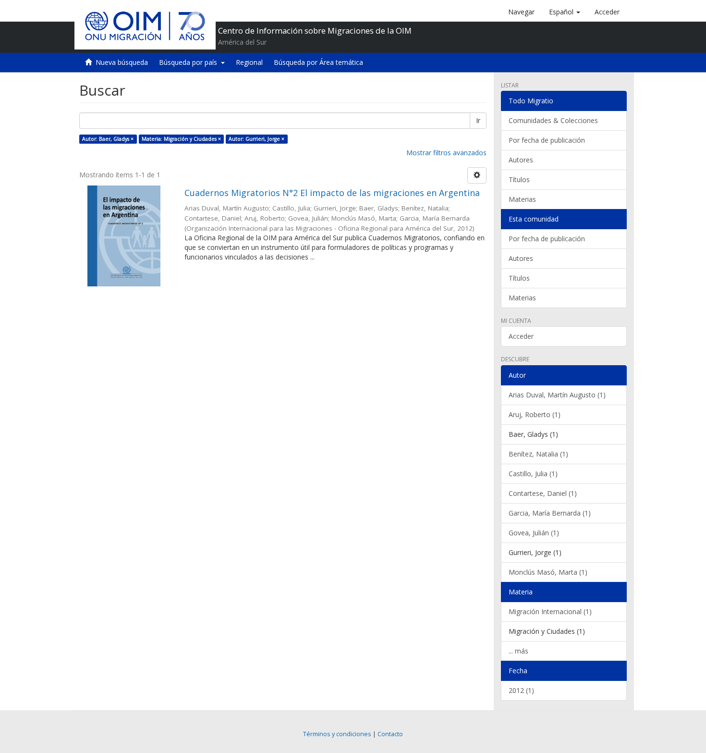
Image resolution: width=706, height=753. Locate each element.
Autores (521, 159)
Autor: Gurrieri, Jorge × (256, 139)
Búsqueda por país (190, 62)
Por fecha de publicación (547, 140)
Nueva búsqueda (122, 62)
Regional (249, 62)
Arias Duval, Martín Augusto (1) (557, 394)
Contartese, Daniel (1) (543, 493)
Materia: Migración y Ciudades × (181, 139)
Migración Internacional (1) (550, 611)
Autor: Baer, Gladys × (108, 139)
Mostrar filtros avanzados (446, 152)
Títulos (519, 179)
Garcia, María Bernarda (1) (550, 513)
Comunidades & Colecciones (553, 120)
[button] (564, 12)
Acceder (521, 336)
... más (518, 650)
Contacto (390, 734)
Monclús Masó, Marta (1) (548, 572)
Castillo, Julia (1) (533, 473)
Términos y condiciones (337, 734)
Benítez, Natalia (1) (538, 453)
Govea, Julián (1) (534, 532)
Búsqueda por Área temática (318, 62)
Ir (478, 120)
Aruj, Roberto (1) (534, 414)
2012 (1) (521, 690)
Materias (522, 199)
